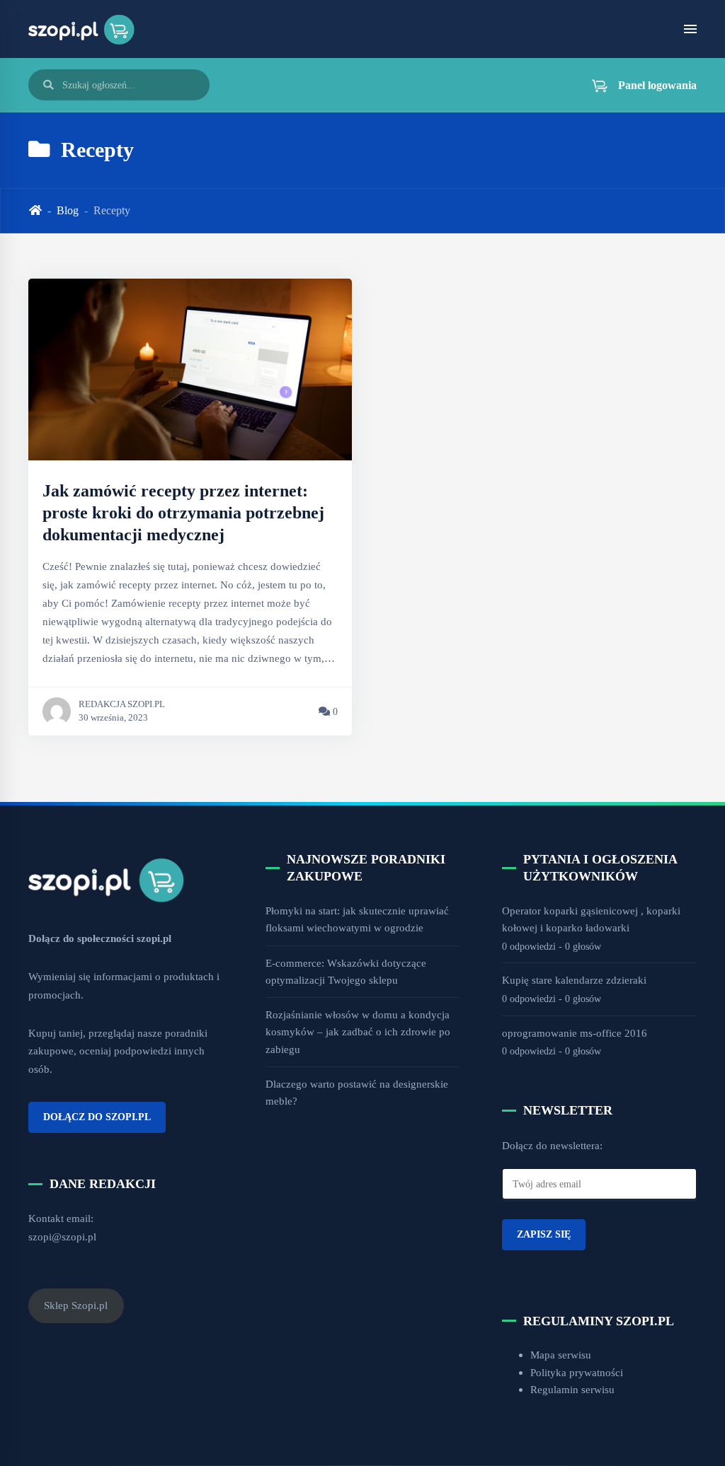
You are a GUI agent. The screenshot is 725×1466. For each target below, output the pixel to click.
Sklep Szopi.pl (76, 1305)
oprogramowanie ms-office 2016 (574, 1033)
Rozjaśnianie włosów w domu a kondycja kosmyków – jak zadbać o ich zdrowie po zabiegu (358, 1031)
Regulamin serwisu (572, 1389)
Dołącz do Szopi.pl (97, 1116)
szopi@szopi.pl (62, 1237)
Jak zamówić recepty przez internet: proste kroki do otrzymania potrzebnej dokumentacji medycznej (183, 513)
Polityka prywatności (576, 1372)
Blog (68, 210)
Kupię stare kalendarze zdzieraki (574, 980)
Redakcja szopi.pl (122, 704)
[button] (636, 84)
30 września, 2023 (113, 718)
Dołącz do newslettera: (552, 1145)
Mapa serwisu (560, 1355)
